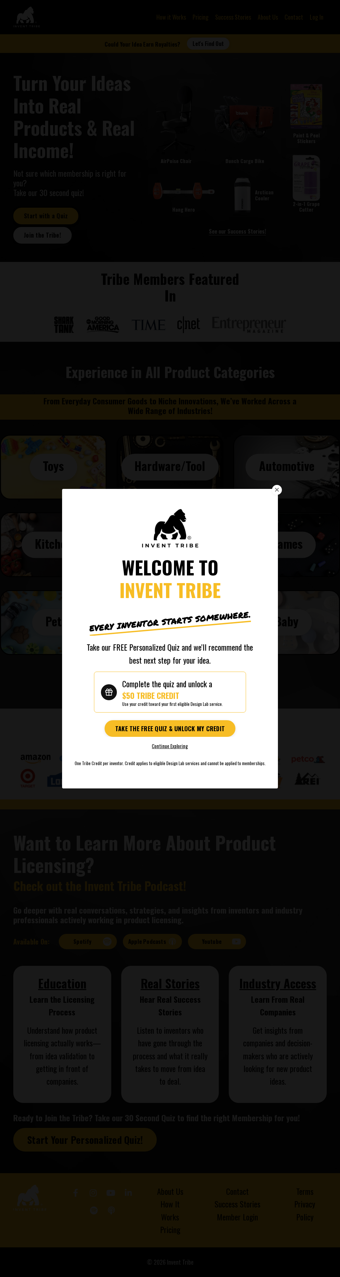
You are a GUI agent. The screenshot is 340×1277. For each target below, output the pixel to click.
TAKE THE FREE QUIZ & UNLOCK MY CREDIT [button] (170, 728)
